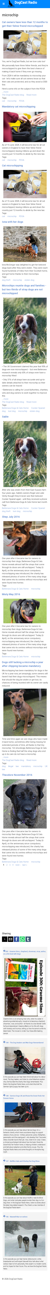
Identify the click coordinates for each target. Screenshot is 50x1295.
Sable (5, 416)
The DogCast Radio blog (13, 95)
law (17, 766)
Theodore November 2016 (17, 774)
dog (4, 411)
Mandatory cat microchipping (18, 106)
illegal (10, 766)
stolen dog (29, 280)
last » (24, 865)
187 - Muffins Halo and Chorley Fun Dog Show (22, 1161)
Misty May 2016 (11, 594)
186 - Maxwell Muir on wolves (16, 1217)
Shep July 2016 (11, 516)
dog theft (6, 280)
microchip (12, 101)
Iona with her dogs (12, 221)
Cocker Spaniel (38, 408)
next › (17, 865)
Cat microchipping (12, 165)
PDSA (21, 101)
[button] (4, 939)
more (6, 92)
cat (3, 101)
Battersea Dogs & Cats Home (15, 408)
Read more (32, 95)
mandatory (26, 766)
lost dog (12, 411)
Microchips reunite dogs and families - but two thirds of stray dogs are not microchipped (24, 289)
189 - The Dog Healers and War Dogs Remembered (24, 1043)
